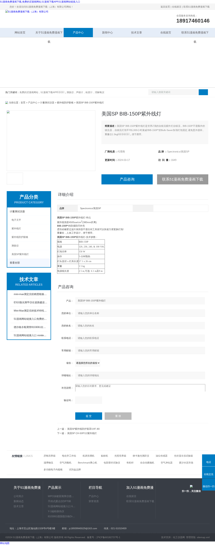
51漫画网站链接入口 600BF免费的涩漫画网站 (61, 506)
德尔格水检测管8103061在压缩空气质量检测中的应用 (30, 327)
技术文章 (136, 32)
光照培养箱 (120, 455)
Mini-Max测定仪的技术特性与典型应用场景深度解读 (30, 310)
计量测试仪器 (47, 102)
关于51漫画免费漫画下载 (49, 34)
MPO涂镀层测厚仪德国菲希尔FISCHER (61, 496)
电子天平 (16, 220)
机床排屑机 (88, 455)
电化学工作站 (69, 455)
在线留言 (176, 6)
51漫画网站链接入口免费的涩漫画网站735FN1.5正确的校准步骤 (30, 318)
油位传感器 (161, 455)
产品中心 (78, 32)
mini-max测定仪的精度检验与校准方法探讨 (30, 294)
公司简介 (19, 496)
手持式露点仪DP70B (59, 501)
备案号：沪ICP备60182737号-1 (103, 537)
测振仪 (15, 245)
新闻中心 (107, 32)
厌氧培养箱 (49, 455)
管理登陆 (191, 537)
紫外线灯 (16, 228)
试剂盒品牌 (75, 469)
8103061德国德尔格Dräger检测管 (61, 516)
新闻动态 (19, 501)
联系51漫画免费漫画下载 (196, 6)
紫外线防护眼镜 (65, 102)
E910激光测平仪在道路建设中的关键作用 (30, 302)
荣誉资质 (94, 501)
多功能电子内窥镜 (53, 469)
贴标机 (104, 455)
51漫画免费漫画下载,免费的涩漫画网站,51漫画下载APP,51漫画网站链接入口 (40, 1)
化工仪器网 (179, 537)
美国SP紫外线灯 (20, 254)
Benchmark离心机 (87, 462)
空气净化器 (167, 462)
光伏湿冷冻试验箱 (183, 455)
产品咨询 (127, 179)
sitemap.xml (203, 537)
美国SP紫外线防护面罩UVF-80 (83, 428)
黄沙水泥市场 (186, 462)
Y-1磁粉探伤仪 (56, 511)
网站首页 (20, 32)
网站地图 (4, 543)
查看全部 (15, 262)
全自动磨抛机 (147, 462)
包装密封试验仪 (112, 462)
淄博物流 (48, 462)
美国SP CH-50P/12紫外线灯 (82, 433)
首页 (23, 102)
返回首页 (165, 6)
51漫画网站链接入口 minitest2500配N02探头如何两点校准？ (30, 335)
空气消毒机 (65, 462)
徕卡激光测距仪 (141, 455)
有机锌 (130, 462)
